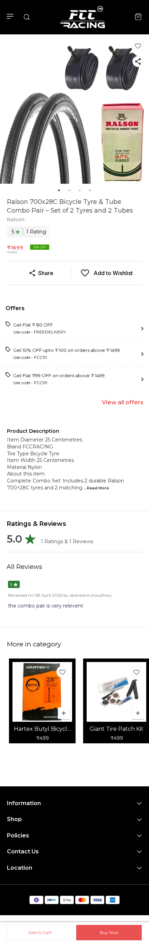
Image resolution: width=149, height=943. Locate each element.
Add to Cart (40, 932)
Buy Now (109, 932)
